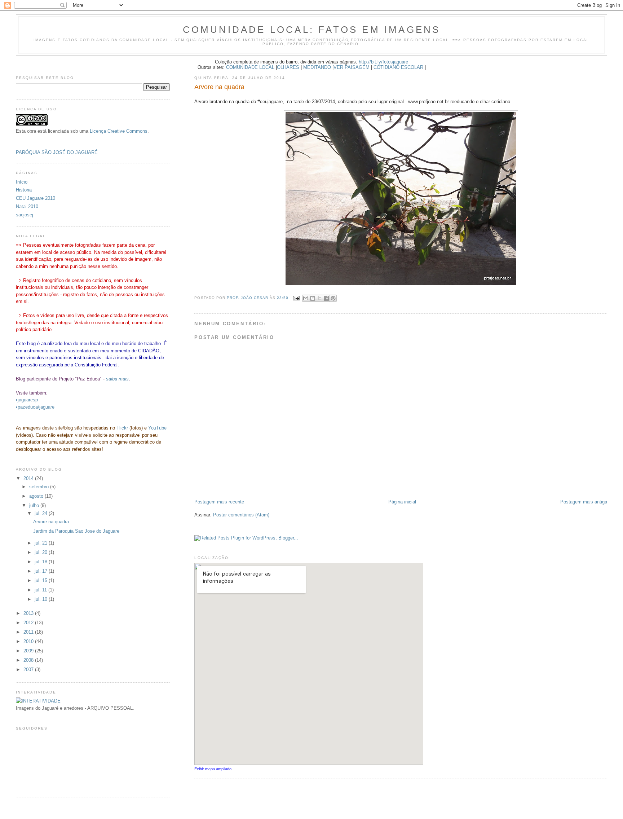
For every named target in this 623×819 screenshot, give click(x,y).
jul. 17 (42, 571)
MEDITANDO (317, 67)
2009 (29, 650)
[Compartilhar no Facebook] (326, 298)
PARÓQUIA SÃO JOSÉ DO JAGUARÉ (57, 152)
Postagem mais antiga (583, 502)
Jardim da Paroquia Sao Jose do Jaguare (76, 531)
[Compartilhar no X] (319, 298)
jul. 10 (42, 599)
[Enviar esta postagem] (296, 298)
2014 (29, 478)
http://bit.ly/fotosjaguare (383, 62)
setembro (39, 486)
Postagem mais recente (219, 502)
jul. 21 (42, 543)
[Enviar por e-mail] (305, 298)
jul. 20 (42, 552)
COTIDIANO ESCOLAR (398, 67)
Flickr (122, 428)
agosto (37, 496)
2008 (29, 660)
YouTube (157, 428)
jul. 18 (42, 561)
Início (21, 182)
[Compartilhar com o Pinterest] (333, 298)
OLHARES (288, 67)
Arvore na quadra (51, 521)
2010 (29, 641)
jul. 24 (42, 513)
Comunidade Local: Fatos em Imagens (312, 29)
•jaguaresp (27, 399)
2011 (29, 632)
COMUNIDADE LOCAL (250, 67)
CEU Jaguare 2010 (35, 198)
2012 (29, 622)
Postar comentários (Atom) (241, 515)
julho (34, 505)
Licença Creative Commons (118, 131)
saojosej (24, 214)
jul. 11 (41, 590)
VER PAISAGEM (351, 67)
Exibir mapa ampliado (212, 769)
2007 (29, 669)
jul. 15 (42, 580)
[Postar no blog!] (312, 298)
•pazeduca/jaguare (35, 407)
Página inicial (402, 502)
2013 (29, 613)
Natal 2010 (27, 206)
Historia (24, 190)
